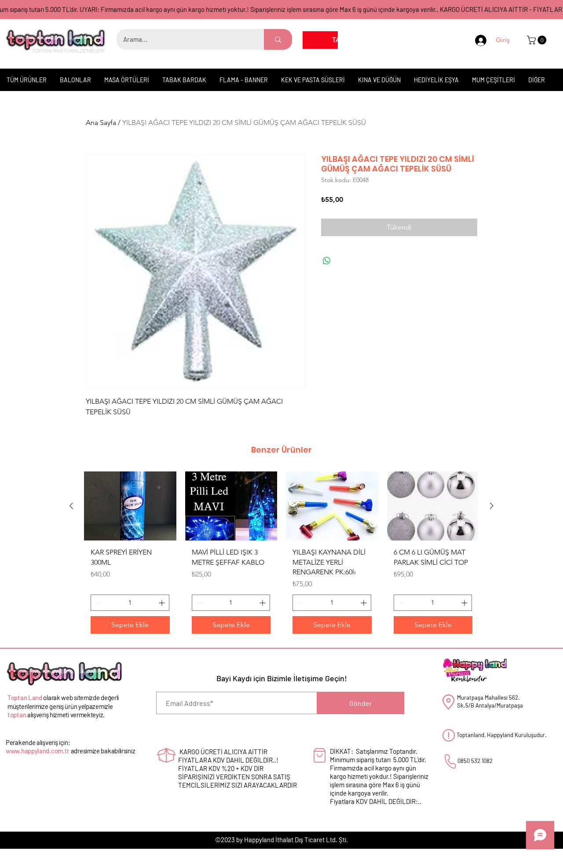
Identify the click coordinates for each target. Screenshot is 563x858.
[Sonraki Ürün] (491, 505)
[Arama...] (278, 39)
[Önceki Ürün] (71, 505)
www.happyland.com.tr (37, 751)
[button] (537, 40)
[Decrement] (97, 602)
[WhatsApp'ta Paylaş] (327, 261)
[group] (281, 556)
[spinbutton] (130, 602)
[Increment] (162, 602)
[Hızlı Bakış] (130, 505)
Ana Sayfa (101, 122)
